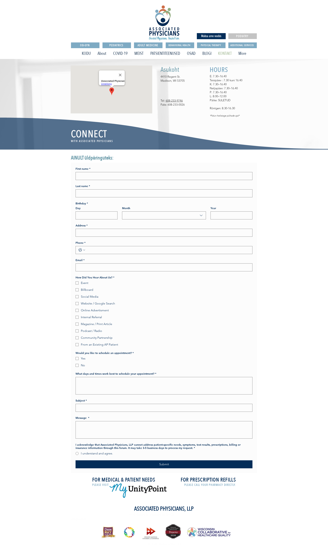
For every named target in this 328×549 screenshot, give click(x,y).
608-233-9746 (174, 100)
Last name (83, 186)
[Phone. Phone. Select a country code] (82, 250)
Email (80, 260)
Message (82, 418)
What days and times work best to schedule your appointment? (116, 373)
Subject (81, 400)
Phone (80, 243)
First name (83, 169)
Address (82, 225)
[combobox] (164, 215)
